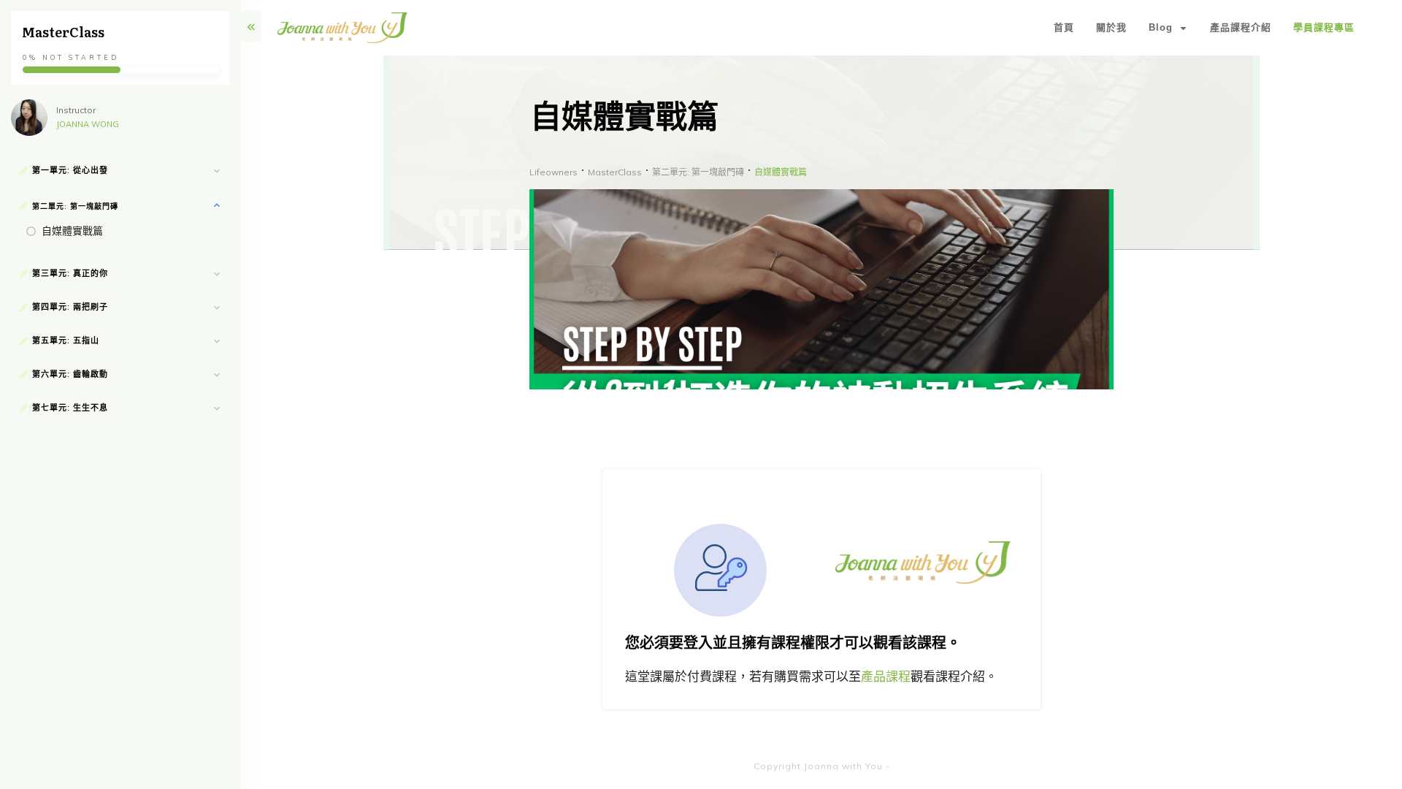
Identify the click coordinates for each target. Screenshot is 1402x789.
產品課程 (886, 676)
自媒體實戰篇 (72, 230)
